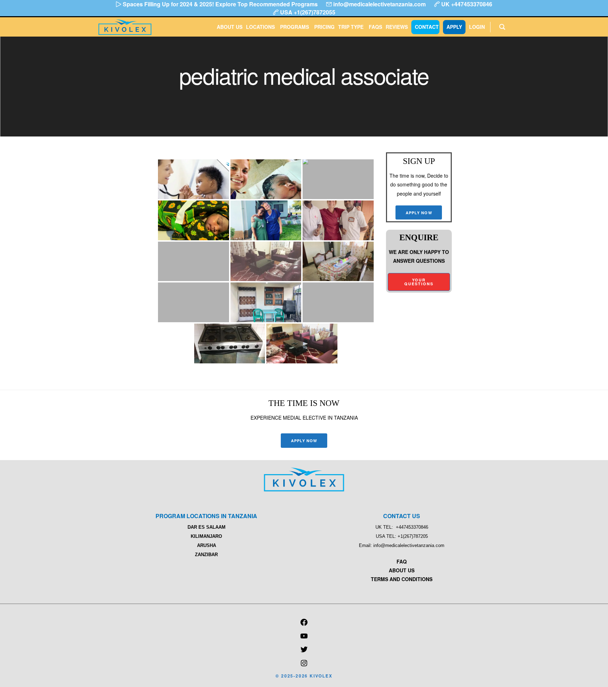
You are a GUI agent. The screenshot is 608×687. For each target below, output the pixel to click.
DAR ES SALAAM (207, 527)
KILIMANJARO (206, 536)
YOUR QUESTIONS (418, 281)
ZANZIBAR (206, 554)
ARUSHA (206, 545)
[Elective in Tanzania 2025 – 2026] (304, 489)
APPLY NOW (419, 212)
